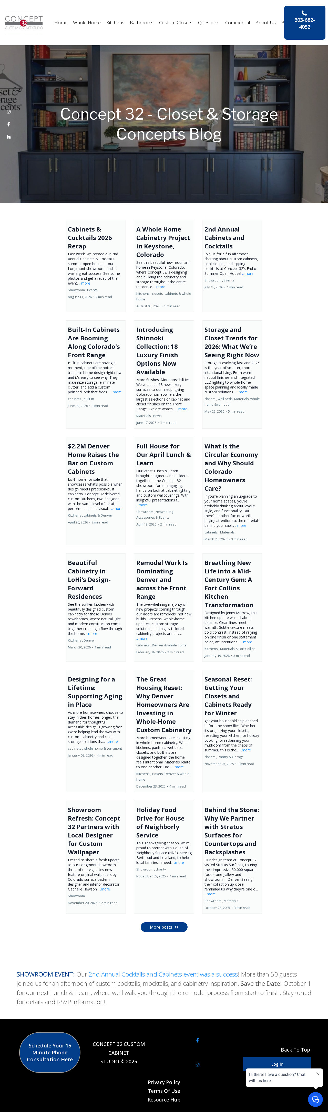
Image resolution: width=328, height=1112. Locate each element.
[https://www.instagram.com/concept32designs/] (9, 111)
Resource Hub (164, 1099)
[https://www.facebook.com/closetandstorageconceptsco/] (8, 124)
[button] (95, 266)
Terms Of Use (164, 1091)
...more (84, 283)
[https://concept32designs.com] (24, 22)
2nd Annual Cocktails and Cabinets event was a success (163, 974)
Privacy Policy (164, 1082)
